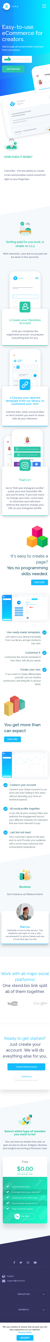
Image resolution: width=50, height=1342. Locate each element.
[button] (43, 1294)
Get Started (13, 69)
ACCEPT (25, 1337)
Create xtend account (26, 1067)
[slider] (9, 59)
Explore (39, 582)
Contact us (26, 1076)
